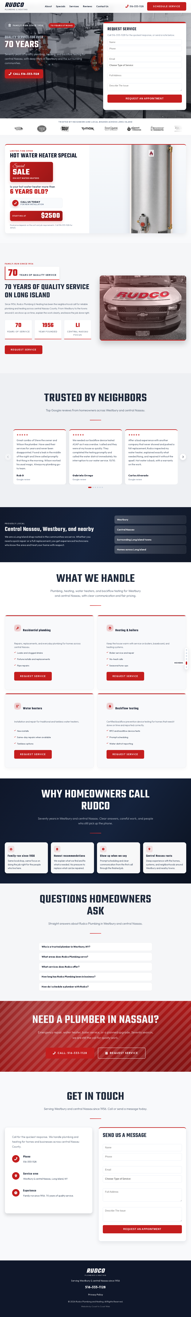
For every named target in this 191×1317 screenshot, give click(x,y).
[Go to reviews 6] (102, 487)
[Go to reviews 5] (100, 487)
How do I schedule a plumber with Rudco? (65, 986)
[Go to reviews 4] (97, 487)
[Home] (186, 650)
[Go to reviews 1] (88, 487)
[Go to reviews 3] (95, 487)
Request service (23, 349)
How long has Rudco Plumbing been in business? (69, 976)
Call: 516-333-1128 (72, 1053)
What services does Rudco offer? (61, 966)
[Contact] (186, 667)
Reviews (87, 6)
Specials (60, 6)
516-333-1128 (30, 1161)
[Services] (186, 659)
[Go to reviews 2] (92, 487)
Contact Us (102, 6)
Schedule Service (166, 6)
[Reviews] (186, 663)
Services (74, 6)
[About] (186, 653)
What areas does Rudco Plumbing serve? (65, 956)
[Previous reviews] (8, 457)
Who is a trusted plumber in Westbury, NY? (66, 946)
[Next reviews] (183, 457)
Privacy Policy (95, 1294)
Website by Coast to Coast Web (95, 1306)
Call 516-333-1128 (26, 73)
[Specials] (186, 656)
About (48, 6)
